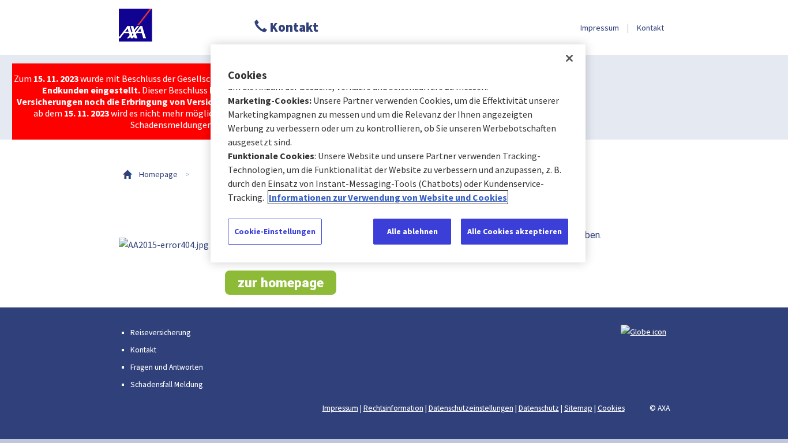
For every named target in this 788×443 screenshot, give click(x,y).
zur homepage (281, 282)
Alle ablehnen (412, 231)
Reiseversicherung (160, 332)
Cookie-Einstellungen (275, 231)
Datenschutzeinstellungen (471, 408)
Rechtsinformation (393, 408)
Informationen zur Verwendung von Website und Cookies (388, 197)
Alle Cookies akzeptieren (514, 231)
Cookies (611, 408)
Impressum (599, 27)
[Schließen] (569, 58)
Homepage (158, 174)
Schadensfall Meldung (166, 384)
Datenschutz (539, 408)
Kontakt (292, 27)
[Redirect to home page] (172, 27)
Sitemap (578, 408)
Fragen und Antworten (166, 367)
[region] (398, 153)
